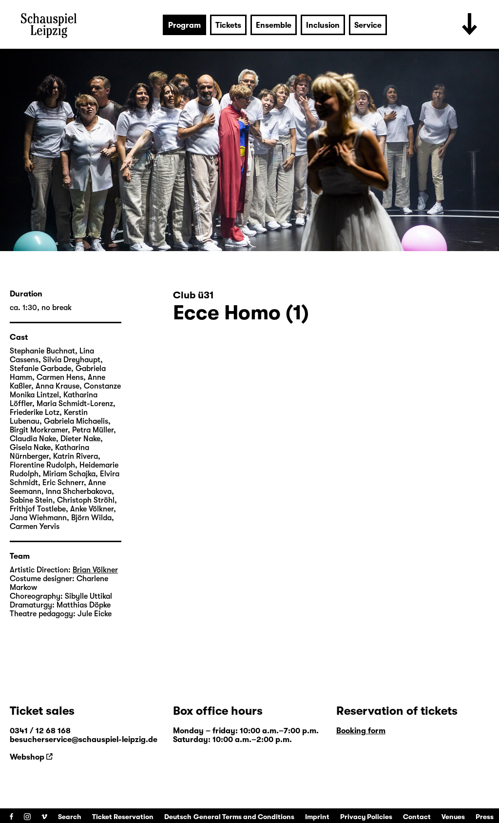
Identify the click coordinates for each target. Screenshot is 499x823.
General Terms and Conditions (243, 817)
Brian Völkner (95, 570)
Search (69, 817)
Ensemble (273, 25)
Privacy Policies (366, 817)
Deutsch (178, 817)
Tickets (228, 25)
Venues (453, 817)
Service (368, 25)
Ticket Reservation (123, 817)
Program (184, 25)
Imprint (317, 817)
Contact (417, 817)
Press (485, 817)
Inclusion (323, 25)
